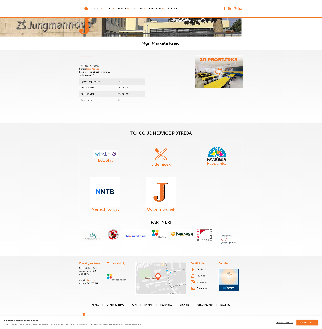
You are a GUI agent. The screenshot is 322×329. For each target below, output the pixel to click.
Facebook (201, 269)
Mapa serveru (205, 305)
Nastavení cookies (284, 323)
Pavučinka (155, 8)
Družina (138, 8)
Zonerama (201, 288)
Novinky (225, 305)
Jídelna (172, 8)
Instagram (201, 282)
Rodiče (122, 8)
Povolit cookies (307, 323)
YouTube (200, 275)
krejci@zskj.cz (92, 69)
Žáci (134, 305)
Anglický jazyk (115, 305)
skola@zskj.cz (92, 280)
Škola (96, 8)
